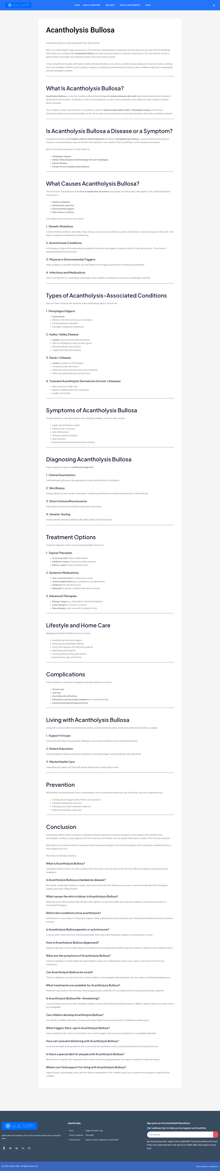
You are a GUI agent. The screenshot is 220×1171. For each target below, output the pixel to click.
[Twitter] (201, 5)
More (148, 5)
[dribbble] (23, 1148)
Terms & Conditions (200, 1141)
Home (77, 5)
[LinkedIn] (205, 5)
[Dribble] (209, 5)
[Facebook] (197, 5)
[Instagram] (214, 5)
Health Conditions (91, 5)
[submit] (215, 1134)
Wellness (110, 5)
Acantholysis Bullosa (80, 30)
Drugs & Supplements (130, 5)
